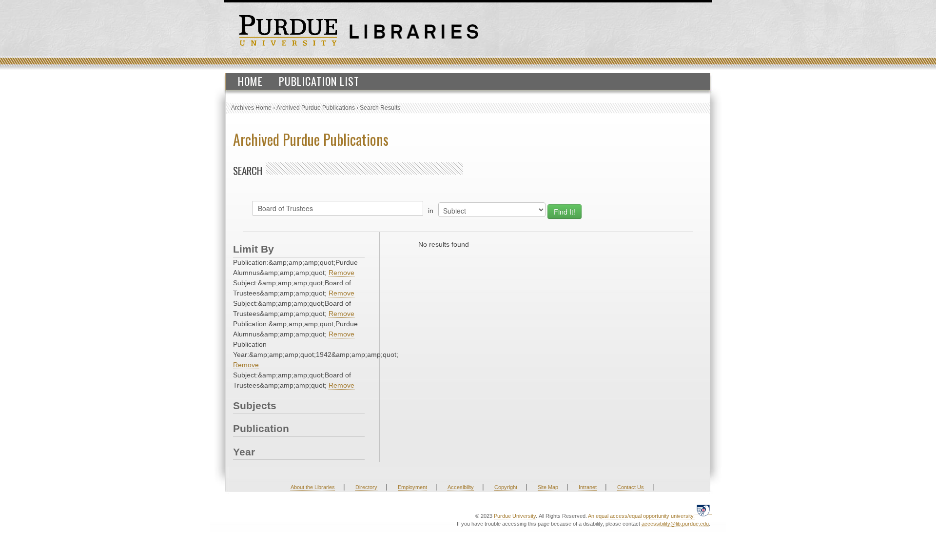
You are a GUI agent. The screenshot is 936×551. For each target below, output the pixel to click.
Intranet (588, 487)
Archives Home (251, 107)
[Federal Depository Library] (703, 510)
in (430, 211)
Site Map (548, 487)
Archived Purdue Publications (315, 107)
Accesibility (461, 487)
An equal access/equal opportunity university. (641, 516)
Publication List (319, 81)
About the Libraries (313, 487)
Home (250, 81)
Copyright (505, 487)
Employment (412, 487)
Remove (341, 272)
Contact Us (630, 487)
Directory (366, 487)
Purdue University (515, 516)
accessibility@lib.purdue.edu (675, 524)
